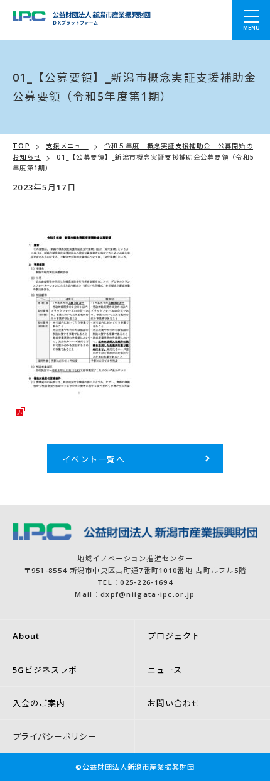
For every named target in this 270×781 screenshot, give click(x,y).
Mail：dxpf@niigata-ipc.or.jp (135, 594)
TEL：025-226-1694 (135, 582)
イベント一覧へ (93, 459)
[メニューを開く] (251, 20)
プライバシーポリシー (54, 736)
